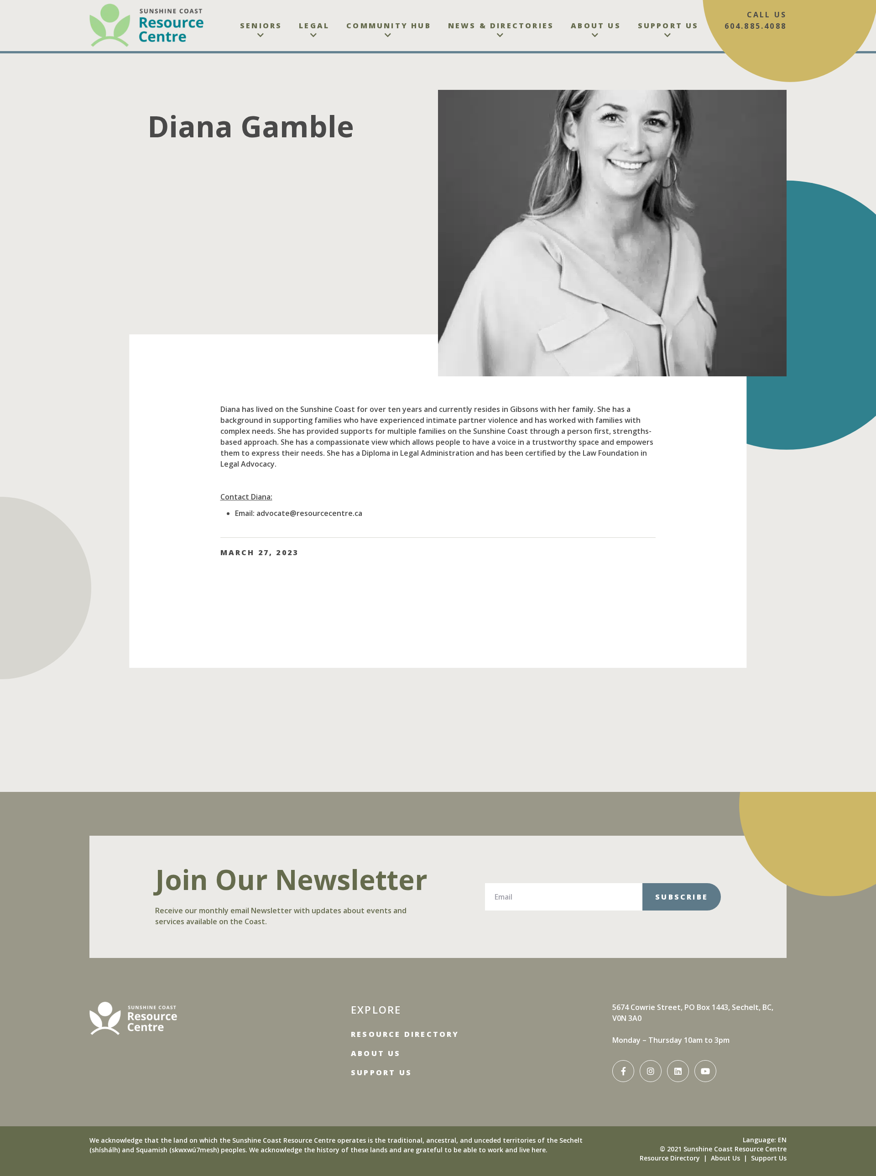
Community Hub (388, 26)
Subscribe (681, 897)
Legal (314, 26)
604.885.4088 (756, 26)
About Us (596, 26)
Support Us (668, 26)
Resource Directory (405, 1034)
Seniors (261, 26)
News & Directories (501, 26)
